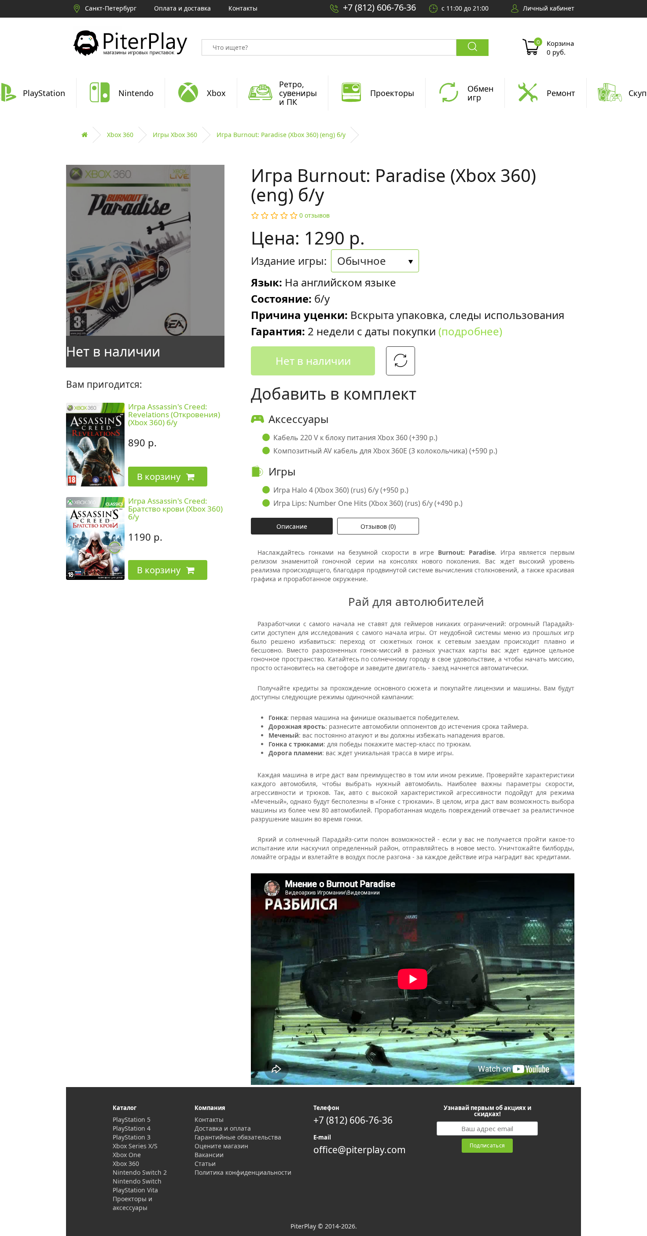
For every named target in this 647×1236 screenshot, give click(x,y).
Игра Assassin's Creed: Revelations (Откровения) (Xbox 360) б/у (174, 415)
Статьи (205, 1163)
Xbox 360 (120, 134)
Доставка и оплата (223, 1128)
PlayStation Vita (135, 1190)
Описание (291, 526)
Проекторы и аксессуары (132, 1203)
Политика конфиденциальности (243, 1172)
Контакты (209, 1119)
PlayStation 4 (132, 1128)
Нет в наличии (313, 360)
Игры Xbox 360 (175, 134)
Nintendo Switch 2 (140, 1172)
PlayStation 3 (132, 1137)
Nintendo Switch (137, 1181)
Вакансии (209, 1155)
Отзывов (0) (378, 526)
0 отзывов (314, 215)
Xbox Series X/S (135, 1146)
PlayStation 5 (132, 1119)
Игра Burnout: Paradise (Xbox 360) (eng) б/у (281, 134)
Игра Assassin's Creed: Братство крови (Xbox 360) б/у (175, 509)
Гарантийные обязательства (238, 1137)
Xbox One (127, 1155)
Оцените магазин (221, 1146)
